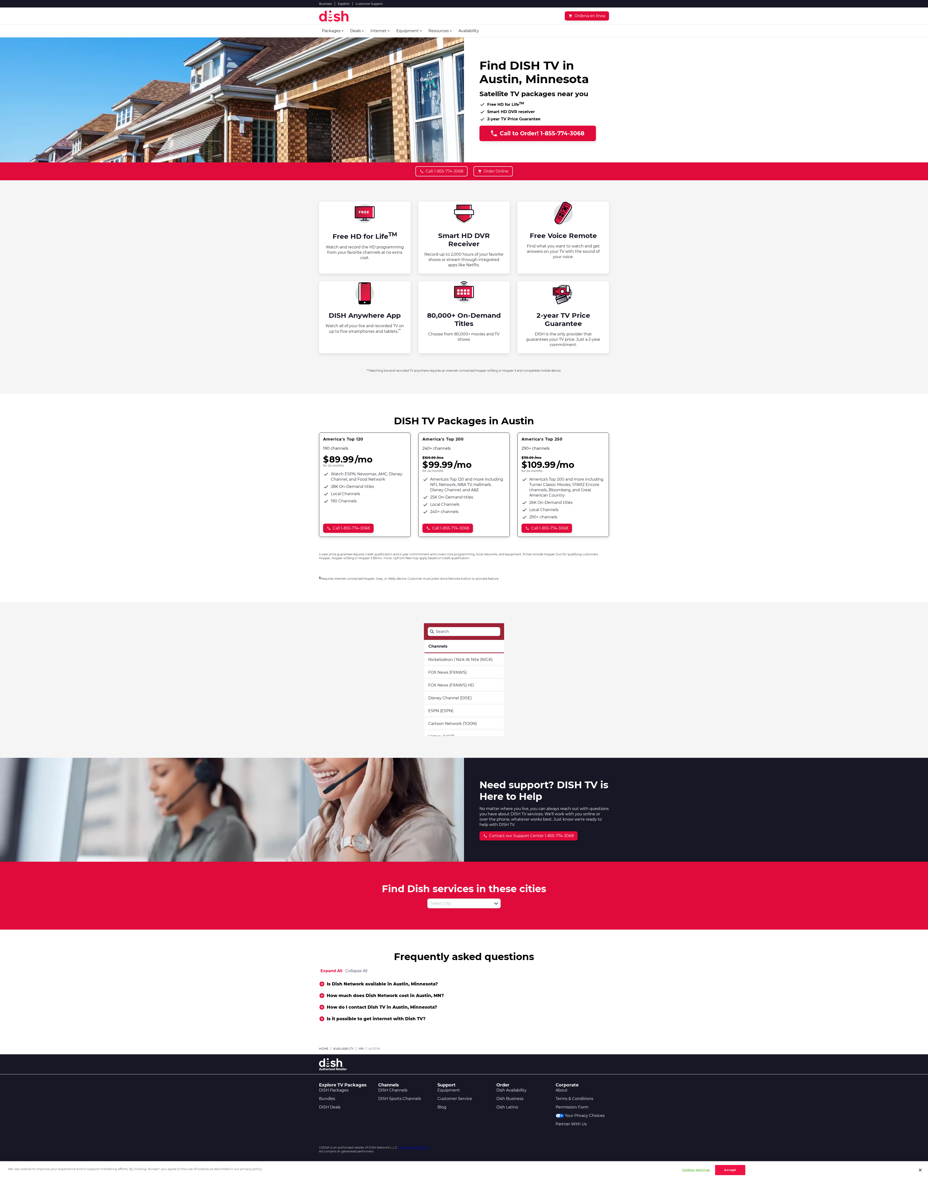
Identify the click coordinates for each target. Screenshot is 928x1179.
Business (325, 4)
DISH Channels (392, 1090)
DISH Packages (333, 1090)
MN (361, 1048)
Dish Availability (511, 1090)
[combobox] (459, 903)
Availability (343, 1048)
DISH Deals (330, 1107)
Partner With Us (571, 1124)
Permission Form (572, 1107)
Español (343, 4)
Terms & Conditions (574, 1098)
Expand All (331, 971)
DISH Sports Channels (399, 1098)
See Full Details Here (413, 1147)
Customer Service (454, 1098)
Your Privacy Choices (585, 1115)
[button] (496, 903)
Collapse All (356, 971)
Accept (730, 1170)
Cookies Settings (696, 1170)
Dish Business (509, 1098)
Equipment (448, 1090)
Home (323, 1048)
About (562, 1090)
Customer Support (369, 4)
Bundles (327, 1098)
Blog (441, 1107)
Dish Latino (507, 1107)
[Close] (920, 1170)
